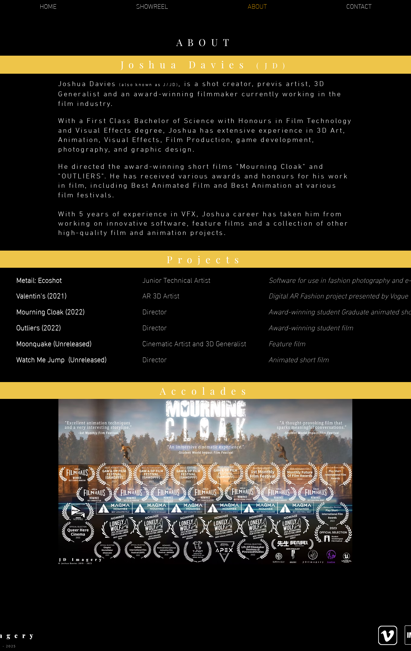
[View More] (387, 635)
